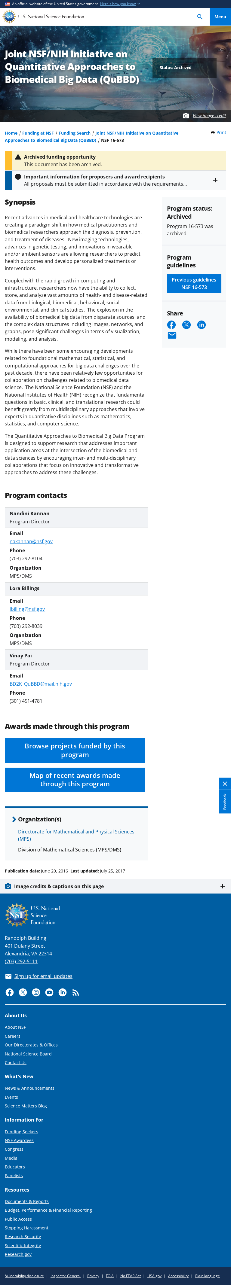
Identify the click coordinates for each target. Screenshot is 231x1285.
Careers (12, 1036)
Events (11, 1097)
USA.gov (154, 1275)
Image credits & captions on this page (59, 886)
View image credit (209, 115)
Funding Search (75, 133)
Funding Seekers (21, 1131)
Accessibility (178, 1275)
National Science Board (28, 1054)
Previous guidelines (194, 283)
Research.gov (18, 1254)
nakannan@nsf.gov (31, 541)
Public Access (18, 1219)
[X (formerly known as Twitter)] (23, 992)
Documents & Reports (27, 1201)
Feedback (224, 802)
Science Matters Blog (26, 1106)
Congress (14, 1149)
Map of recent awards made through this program (74, 780)
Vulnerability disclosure (24, 1275)
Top (220, 848)
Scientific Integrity (23, 1245)
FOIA (110, 1275)
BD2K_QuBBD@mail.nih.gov (41, 684)
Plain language (207, 1275)
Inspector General (66, 1275)
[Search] (200, 17)
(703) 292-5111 (21, 961)
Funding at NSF (38, 133)
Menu (220, 17)
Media (11, 1158)
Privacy (93, 1275)
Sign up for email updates (43, 976)
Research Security (23, 1236)
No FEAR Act (130, 1275)
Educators (15, 1167)
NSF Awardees (19, 1140)
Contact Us (15, 1062)
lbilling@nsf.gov (27, 609)
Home (11, 133)
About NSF (15, 1027)
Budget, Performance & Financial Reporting (48, 1210)
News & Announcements (29, 1088)
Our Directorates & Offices (31, 1045)
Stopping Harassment (26, 1228)
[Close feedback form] (225, 784)
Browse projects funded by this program (75, 750)
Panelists (14, 1175)
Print (221, 132)
